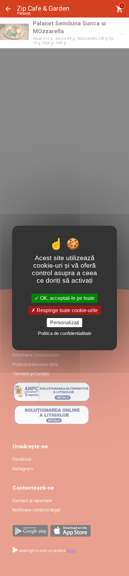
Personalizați (64, 322)
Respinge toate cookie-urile (66, 310)
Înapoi (8, 9)
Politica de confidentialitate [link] (64, 333)
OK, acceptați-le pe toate (67, 298)
